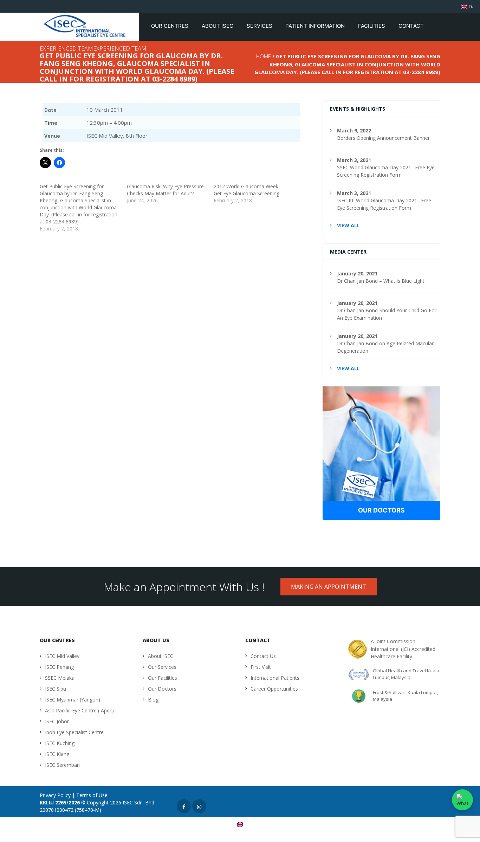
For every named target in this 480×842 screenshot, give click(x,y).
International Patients (275, 677)
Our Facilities (162, 677)
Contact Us (263, 656)
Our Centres (170, 25)
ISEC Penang (59, 667)
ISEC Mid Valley (62, 656)
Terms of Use (92, 795)
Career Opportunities (274, 688)
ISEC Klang (57, 754)
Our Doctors (381, 510)
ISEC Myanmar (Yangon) (72, 699)
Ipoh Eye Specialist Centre (74, 732)
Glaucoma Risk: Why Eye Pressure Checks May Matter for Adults (165, 190)
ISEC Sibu (55, 688)
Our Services (162, 667)
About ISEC (218, 25)
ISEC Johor (57, 721)
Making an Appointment (328, 586)
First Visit (261, 667)
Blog (153, 699)
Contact (411, 25)
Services (260, 25)
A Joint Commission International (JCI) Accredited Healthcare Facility (403, 649)
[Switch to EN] (240, 824)
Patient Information (315, 25)
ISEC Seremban (62, 765)
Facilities (372, 25)
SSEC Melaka (59, 677)
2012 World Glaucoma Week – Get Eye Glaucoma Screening (248, 190)
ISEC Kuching (59, 743)
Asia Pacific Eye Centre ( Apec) (79, 710)
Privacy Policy (55, 795)
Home (263, 56)
